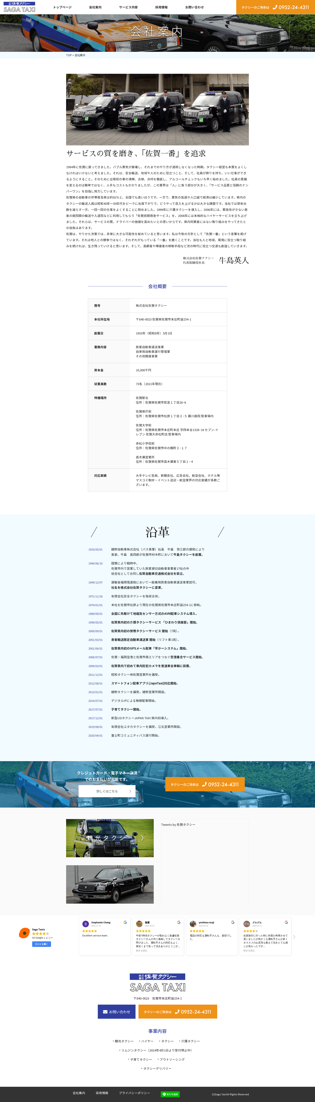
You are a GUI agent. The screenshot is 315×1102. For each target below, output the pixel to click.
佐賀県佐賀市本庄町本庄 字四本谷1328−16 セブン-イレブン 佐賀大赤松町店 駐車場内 (177, 431)
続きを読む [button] (141, 950)
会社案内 (95, 7)
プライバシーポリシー (134, 1093)
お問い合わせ (194, 7)
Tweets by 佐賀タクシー (178, 824)
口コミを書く (41, 943)
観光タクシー (124, 1041)
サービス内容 (128, 7)
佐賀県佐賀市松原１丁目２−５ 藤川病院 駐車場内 (179, 416)
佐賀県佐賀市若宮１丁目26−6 (165, 402)
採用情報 (161, 7)
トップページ (62, 7)
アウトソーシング (172, 1059)
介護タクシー (190, 1041)
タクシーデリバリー (157, 1068)
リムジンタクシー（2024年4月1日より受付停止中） (157, 1050)
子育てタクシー (141, 1059)
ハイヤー (147, 1041)
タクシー (167, 1041)
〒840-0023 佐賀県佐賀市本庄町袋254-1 (163, 319)
